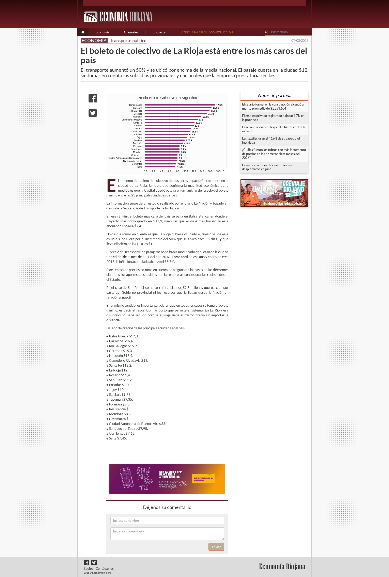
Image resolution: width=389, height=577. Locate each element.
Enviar (216, 547)
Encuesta (159, 32)
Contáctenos (105, 568)
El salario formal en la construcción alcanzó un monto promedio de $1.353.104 (274, 106)
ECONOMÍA (94, 40)
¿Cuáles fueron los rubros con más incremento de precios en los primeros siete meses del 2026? (274, 153)
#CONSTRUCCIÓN (221, 32)
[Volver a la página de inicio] (83, 32)
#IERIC (185, 32)
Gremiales (131, 32)
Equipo (89, 568)
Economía (102, 32)
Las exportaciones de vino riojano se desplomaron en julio (267, 167)
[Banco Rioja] (167, 479)
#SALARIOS (199, 32)
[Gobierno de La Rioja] (274, 193)
